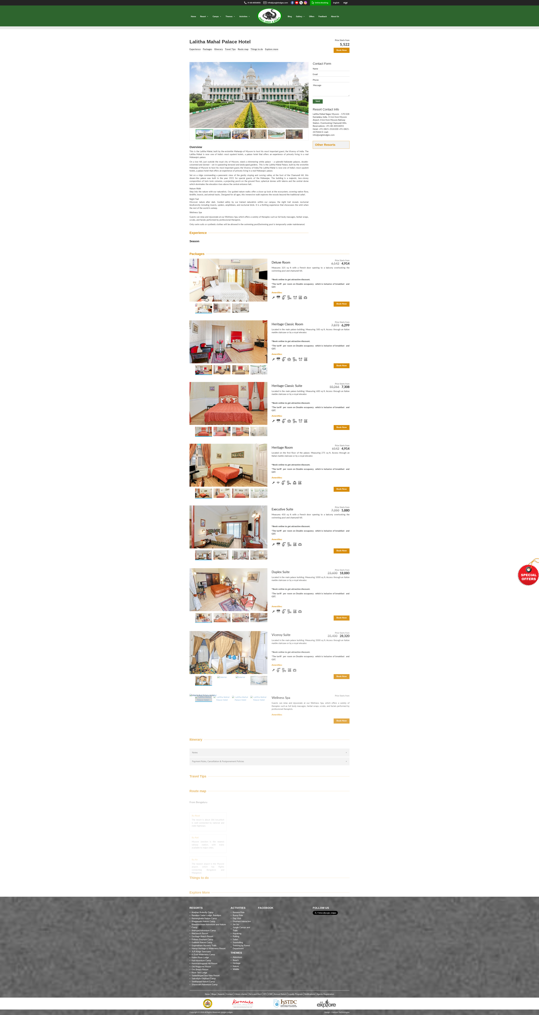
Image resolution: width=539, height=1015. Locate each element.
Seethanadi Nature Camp (203, 981)
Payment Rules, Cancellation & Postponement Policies (218, 761)
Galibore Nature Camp (202, 942)
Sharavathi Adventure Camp (204, 984)
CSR (270, 994)
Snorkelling (238, 942)
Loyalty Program (295, 994)
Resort (203, 16)
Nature (236, 966)
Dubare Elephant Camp (202, 939)
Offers (311, 16)
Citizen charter (240, 994)
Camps (216, 16)
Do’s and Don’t (255, 994)
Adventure (237, 957)
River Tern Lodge (199, 972)
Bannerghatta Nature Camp (204, 918)
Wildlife (236, 969)
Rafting (236, 936)
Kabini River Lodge (200, 957)
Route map (243, 49)
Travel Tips (230, 49)
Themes (229, 16)
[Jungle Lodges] (269, 16)
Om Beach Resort (200, 969)
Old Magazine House (201, 966)
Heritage (236, 963)
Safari (235, 939)
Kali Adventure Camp (201, 960)
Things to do (257, 49)
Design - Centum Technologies (337, 1012)
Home (193, 16)
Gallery (299, 16)
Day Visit (237, 918)
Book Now (341, 50)
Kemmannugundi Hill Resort (204, 963)
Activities (243, 16)
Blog (290, 16)
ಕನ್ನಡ (345, 2)
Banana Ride (239, 912)
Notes (195, 752)
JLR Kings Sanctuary (201, 951)
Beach (236, 960)
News (207, 994)
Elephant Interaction (242, 921)
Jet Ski (236, 924)
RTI (265, 994)
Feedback (322, 16)
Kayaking (237, 933)
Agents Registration (325, 994)
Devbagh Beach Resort (202, 936)
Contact (229, 994)
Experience (195, 49)
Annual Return (280, 994)
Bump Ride (238, 915)
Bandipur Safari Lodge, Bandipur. (206, 915)
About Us (335, 16)
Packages (207, 49)
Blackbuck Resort (200, 933)
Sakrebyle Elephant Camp (204, 978)
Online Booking (321, 2)
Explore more (271, 49)
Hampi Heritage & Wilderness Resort (208, 948)
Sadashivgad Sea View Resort (206, 975)
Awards (221, 994)
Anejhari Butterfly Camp (202, 912)
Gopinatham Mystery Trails (204, 945)
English (336, 2)
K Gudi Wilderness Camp (203, 954)
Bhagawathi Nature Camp (203, 921)
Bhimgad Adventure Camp (204, 930)
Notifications (309, 994)
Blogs (213, 994)
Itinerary (218, 49)
